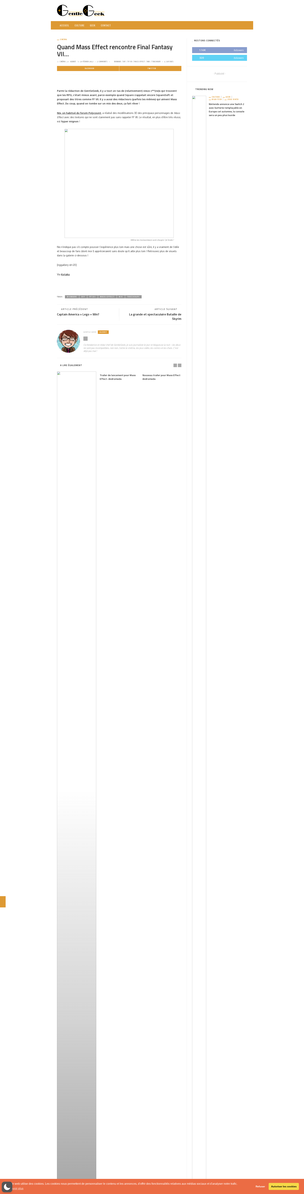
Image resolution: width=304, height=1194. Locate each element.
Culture (79, 25)
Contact (106, 25)
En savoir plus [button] (14, 1188)
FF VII (130, 62)
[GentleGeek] (80, 10)
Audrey (73, 62)
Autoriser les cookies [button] (284, 1186)
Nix (148, 62)
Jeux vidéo (233, 99)
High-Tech (217, 99)
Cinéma (63, 39)
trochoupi (156, 62)
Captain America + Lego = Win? (78, 314)
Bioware (117, 62)
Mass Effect (139, 62)
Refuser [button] (260, 1186)
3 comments (102, 62)
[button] (7, 1187)
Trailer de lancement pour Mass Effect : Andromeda (118, 377)
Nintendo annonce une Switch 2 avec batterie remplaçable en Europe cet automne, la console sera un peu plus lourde (226, 109)
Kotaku (65, 274)
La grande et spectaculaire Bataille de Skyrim (155, 316)
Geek (92, 25)
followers (238, 50)
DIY (124, 62)
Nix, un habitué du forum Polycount (79, 112)
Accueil (64, 25)
